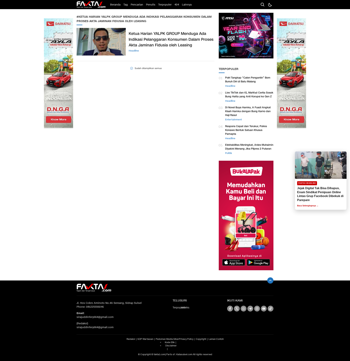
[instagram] (257, 309)
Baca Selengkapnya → (307, 206)
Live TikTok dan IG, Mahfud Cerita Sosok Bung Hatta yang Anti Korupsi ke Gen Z (249, 94)
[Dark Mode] (269, 5)
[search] (262, 5)
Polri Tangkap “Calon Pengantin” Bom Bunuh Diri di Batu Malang (247, 79)
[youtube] (264, 309)
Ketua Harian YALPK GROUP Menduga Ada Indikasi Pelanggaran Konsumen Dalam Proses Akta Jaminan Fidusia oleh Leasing (171, 39)
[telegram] (250, 309)
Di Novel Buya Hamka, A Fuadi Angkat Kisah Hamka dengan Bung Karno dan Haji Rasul (248, 111)
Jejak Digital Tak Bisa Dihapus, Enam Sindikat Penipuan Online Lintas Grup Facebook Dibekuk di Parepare (320, 194)
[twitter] (237, 309)
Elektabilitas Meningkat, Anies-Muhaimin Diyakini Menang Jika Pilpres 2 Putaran (249, 146)
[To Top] (270, 280)
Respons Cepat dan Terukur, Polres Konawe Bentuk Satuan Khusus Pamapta (246, 130)
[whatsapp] (243, 309)
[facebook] (230, 309)
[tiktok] (270, 309)
